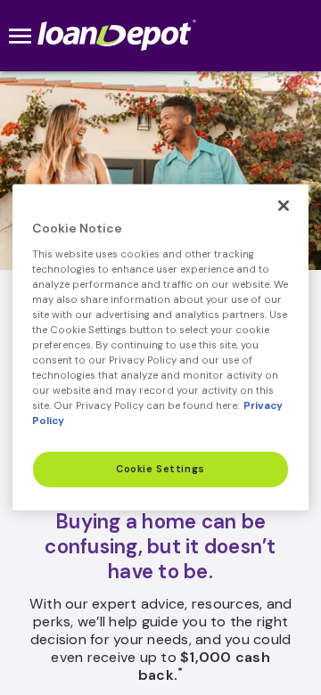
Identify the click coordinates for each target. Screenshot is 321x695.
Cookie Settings (160, 469)
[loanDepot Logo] (118, 35)
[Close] (283, 205)
